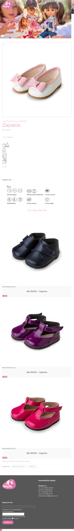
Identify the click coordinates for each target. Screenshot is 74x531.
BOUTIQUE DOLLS (18, 466)
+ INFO (4, 296)
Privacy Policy (7, 518)
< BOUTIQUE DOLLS (10, 121)
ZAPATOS (32, 466)
